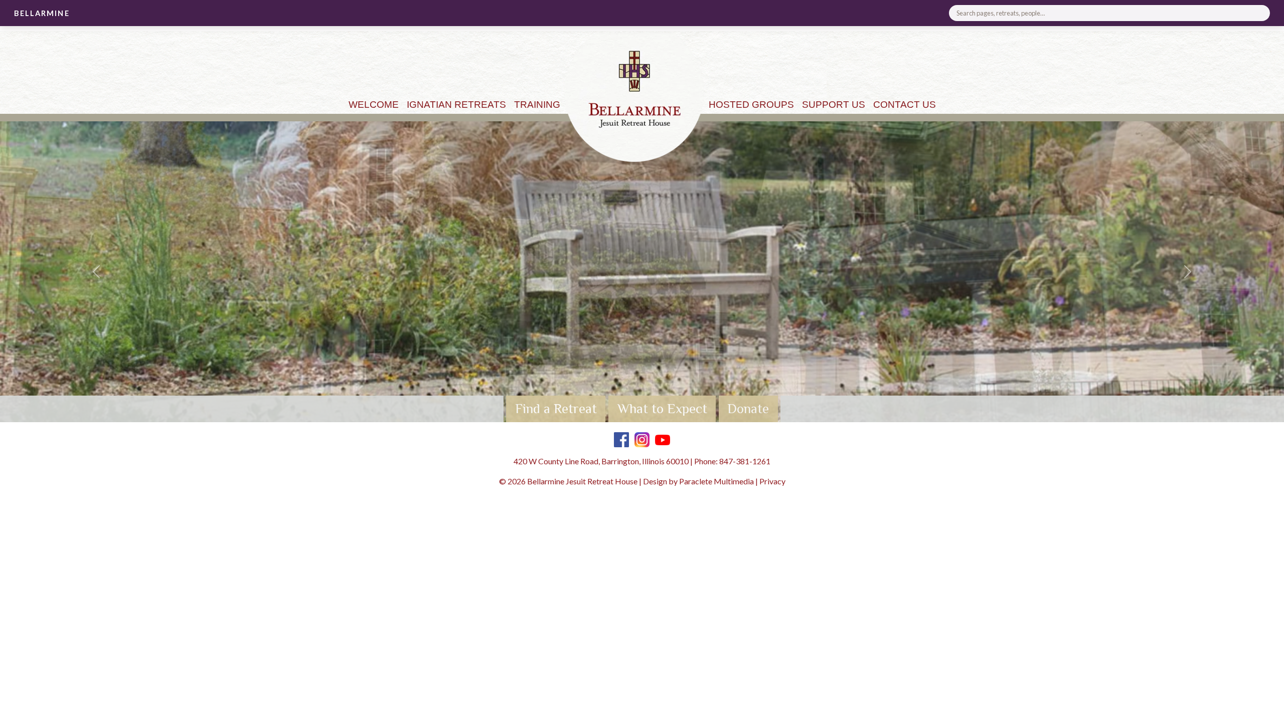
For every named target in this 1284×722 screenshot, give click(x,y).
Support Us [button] (833, 104)
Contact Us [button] (904, 104)
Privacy (772, 481)
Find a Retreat (556, 408)
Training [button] (537, 104)
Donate (748, 408)
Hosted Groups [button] (751, 104)
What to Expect (662, 408)
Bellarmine (42, 13)
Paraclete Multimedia (716, 481)
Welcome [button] (374, 104)
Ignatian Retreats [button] (456, 104)
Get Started (1258, 57)
